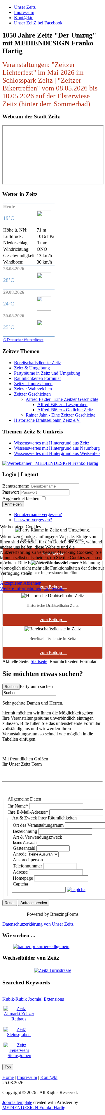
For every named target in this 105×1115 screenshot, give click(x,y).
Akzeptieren (11, 583)
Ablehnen (32, 583)
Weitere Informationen (20, 588)
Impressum (54, 588)
